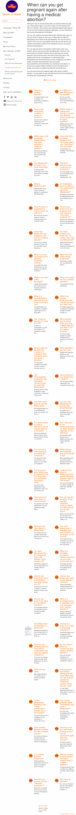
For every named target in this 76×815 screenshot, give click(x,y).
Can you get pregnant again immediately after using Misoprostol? (67, 704)
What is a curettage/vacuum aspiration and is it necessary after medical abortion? (67, 603)
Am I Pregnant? (10, 59)
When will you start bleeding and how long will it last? (67, 452)
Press (5, 41)
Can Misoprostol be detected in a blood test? (40, 625)
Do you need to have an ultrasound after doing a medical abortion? (66, 648)
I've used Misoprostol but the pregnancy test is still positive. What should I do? (40, 556)
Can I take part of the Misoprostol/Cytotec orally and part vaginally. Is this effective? (67, 427)
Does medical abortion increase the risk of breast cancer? (41, 730)
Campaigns (7, 37)
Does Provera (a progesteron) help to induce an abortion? (41, 209)
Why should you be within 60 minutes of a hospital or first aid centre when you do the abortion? (40, 353)
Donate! (6, 82)
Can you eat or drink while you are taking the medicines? (40, 452)
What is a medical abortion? (38, 92)
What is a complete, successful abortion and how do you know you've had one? (67, 556)
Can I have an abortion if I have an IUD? (41, 321)
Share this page (11, 105)
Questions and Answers (12, 67)
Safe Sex (8, 55)
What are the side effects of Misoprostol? (40, 528)
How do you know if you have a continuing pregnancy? (67, 626)
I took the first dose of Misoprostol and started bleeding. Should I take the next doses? (67, 475)
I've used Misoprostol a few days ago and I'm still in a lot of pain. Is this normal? (67, 531)
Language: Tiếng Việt (11, 27)
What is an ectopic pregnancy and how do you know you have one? (67, 300)
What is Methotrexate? (40, 184)
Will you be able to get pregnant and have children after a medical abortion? (66, 759)
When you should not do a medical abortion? (67, 279)
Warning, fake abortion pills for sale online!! (14, 72)
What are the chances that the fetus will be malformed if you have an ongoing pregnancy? (41, 649)
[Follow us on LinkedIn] (15, 97)
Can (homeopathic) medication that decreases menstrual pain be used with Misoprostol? (40, 380)
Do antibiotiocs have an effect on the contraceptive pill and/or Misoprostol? (67, 187)
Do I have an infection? (65, 780)
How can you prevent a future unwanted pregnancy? (40, 782)
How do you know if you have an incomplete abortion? (41, 601)
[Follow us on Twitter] (8, 97)
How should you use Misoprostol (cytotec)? (66, 376)
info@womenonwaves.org (14, 101)
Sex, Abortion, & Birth (11, 51)
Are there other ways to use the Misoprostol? (40, 403)
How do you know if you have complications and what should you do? (41, 580)
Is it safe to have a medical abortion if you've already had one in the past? (41, 426)
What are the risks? (39, 670)
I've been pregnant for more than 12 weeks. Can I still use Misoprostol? (67, 235)
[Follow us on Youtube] (11, 97)
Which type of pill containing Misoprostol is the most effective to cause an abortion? (41, 142)
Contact (6, 87)
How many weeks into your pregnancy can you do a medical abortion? (41, 235)
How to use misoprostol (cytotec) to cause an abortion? (39, 113)
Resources (7, 78)
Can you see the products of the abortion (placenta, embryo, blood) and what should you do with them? (67, 504)
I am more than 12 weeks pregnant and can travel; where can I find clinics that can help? (67, 141)
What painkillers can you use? (66, 348)
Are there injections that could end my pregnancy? (65, 166)
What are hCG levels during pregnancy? (66, 256)
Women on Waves (11, 14)
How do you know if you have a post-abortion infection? (67, 579)
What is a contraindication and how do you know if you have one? (41, 300)
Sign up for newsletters (12, 92)
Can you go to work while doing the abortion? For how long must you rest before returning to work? (41, 476)
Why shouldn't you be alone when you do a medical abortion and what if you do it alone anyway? (67, 325)
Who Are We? (8, 32)
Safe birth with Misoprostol (13, 63)
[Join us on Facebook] (4, 97)
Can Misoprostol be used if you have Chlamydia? (41, 165)
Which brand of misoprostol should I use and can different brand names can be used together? (67, 115)
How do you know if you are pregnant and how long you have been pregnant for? (66, 211)
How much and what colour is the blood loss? (40, 499)
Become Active (9, 46)
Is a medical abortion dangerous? (39, 756)
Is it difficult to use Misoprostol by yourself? (66, 92)
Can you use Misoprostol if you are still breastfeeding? (66, 404)
